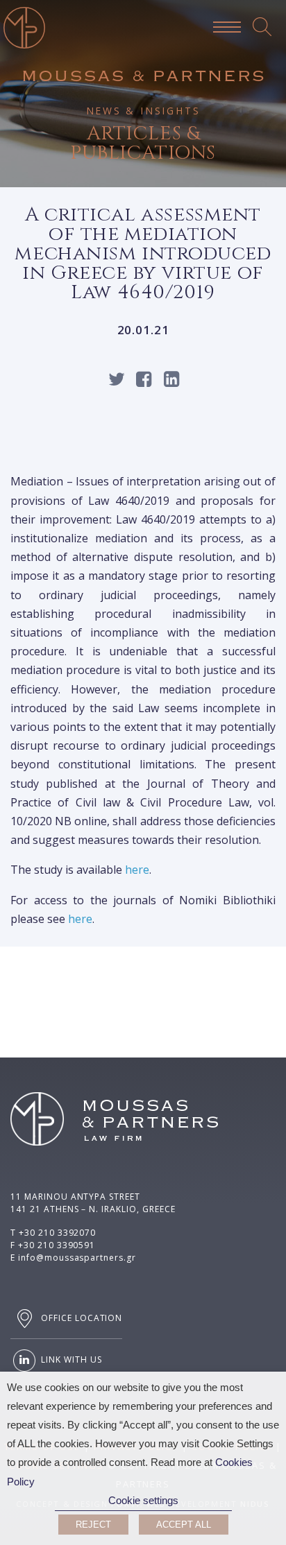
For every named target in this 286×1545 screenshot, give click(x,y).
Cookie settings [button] (143, 1500)
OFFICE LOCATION (80, 1318)
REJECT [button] (93, 1524)
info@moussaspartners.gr (77, 1257)
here (137, 869)
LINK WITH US (69, 1359)
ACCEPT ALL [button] (183, 1524)
